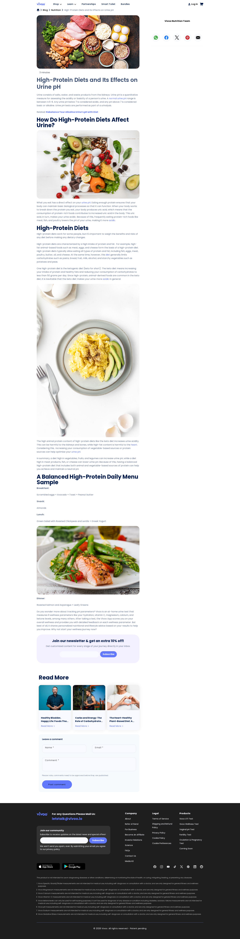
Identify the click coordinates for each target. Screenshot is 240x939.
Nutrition (56, 10)
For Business (131, 829)
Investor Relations (133, 840)
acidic (112, 220)
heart (134, 444)
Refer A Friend (131, 824)
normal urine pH (117, 98)
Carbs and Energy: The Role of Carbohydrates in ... (88, 719)
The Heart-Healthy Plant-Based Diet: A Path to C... (120, 719)
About (128, 818)
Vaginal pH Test (186, 829)
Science (129, 845)
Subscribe (108, 654)
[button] (201, 4)
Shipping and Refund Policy (162, 825)
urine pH (86, 202)
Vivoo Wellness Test (189, 824)
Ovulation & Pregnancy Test (190, 841)
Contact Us (130, 856)
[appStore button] (48, 867)
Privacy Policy (158, 832)
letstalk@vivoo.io (67, 818)
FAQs (127, 850)
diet (108, 254)
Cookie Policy (158, 838)
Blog (45, 10)
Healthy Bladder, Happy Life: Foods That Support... (54, 719)
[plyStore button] (73, 867)
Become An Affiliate (134, 834)
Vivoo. (105, 928)
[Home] (38, 10)
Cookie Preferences (161, 843)
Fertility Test (185, 834)
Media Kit (129, 861)
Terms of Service (160, 818)
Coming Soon (186, 848)
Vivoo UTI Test (186, 818)
